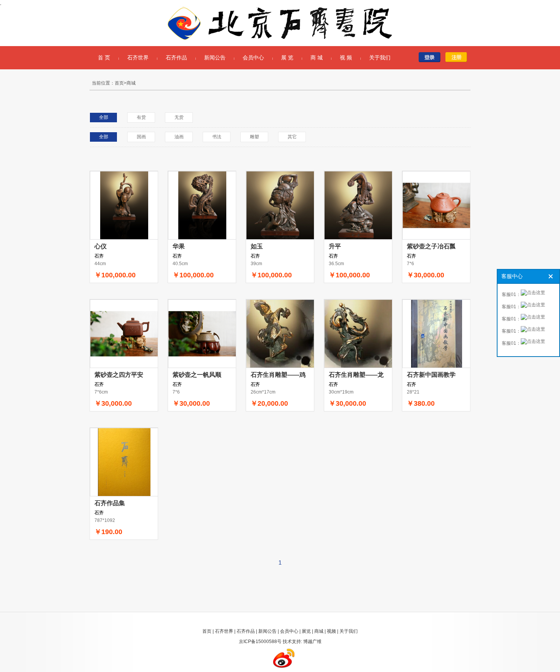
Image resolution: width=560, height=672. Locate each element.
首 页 (104, 57)
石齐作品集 (109, 503)
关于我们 (379, 57)
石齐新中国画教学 (431, 374)
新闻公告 (215, 57)
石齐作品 (176, 57)
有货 (141, 117)
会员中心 (253, 57)
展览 (306, 631)
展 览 (287, 57)
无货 (179, 117)
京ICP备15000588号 (260, 641)
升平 (335, 246)
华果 (179, 246)
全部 (103, 117)
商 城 (316, 57)
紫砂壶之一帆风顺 (197, 374)
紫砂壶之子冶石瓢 (431, 246)
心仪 (100, 246)
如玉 (257, 246)
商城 (318, 631)
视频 (331, 631)
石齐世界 (138, 57)
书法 (216, 136)
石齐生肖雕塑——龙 (356, 374)
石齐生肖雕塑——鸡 (278, 374)
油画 (179, 136)
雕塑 (254, 136)
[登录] (431, 57)
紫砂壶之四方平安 (118, 374)
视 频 (346, 57)
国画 (141, 136)
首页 (206, 631)
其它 (292, 136)
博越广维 (312, 641)
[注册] (457, 57)
